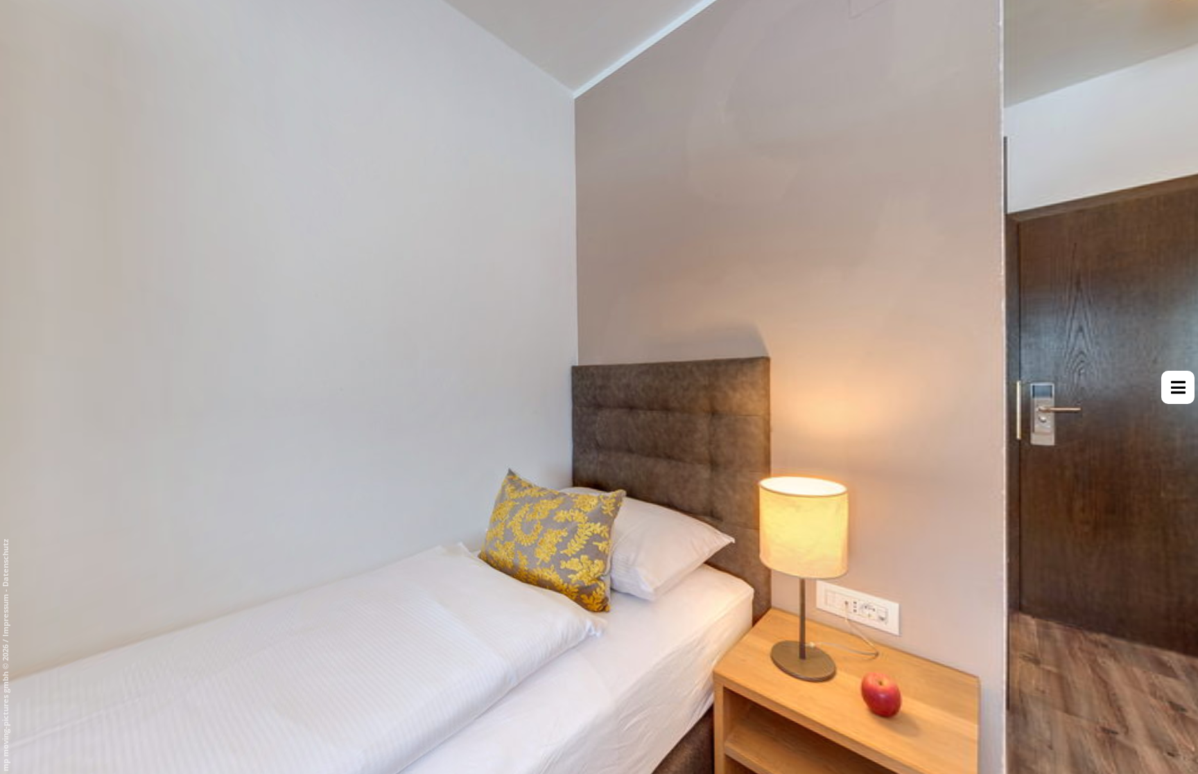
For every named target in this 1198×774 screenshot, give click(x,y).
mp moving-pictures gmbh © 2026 (5, 706)
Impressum (5, 615)
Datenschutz (5, 563)
